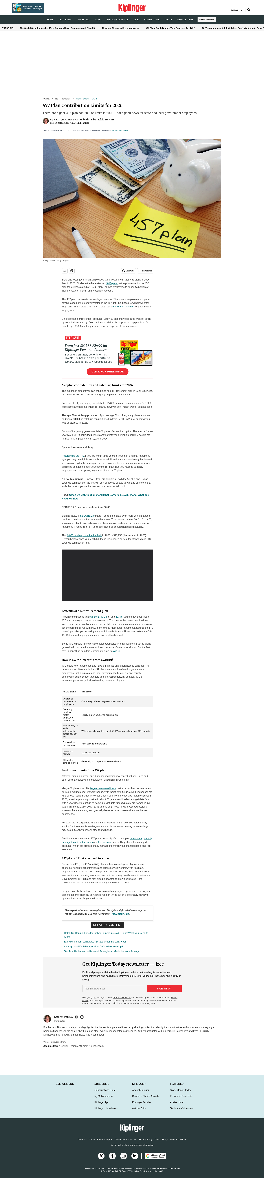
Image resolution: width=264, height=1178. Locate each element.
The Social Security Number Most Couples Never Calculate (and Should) (57, 28)
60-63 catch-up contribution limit (84, 535)
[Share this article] (65, 270)
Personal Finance (117, 19)
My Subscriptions (103, 1099)
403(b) (119, 616)
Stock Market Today (180, 1093)
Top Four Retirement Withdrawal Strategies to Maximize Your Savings (101, 951)
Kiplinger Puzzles (141, 1105)
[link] (120, 914)
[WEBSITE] (77, 1017)
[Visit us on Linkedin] (134, 1159)
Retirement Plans (86, 98)
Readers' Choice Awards (145, 1099)
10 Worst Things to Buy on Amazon (120, 28)
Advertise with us (178, 1142)
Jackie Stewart (105, 119)
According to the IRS (73, 455)
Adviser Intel (152, 19)
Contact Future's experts (101, 1142)
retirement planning (123, 306)
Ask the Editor (139, 1111)
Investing (84, 19)
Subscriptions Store (105, 1093)
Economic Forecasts (181, 1099)
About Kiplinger (140, 1093)
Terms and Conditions (125, 1142)
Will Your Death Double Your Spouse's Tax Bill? (170, 28)
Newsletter (147, 271)
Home (46, 98)
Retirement (66, 19)
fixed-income (105, 842)
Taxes (98, 19)
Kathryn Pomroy (64, 119)
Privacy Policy (145, 1142)
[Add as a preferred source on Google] (153, 1159)
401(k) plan (112, 283)
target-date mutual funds (103, 788)
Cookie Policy (161, 1142)
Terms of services (122, 997)
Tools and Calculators (182, 1111)
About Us (82, 1142)
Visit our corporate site (170, 1172)
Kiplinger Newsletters (106, 1111)
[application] (107, 575)
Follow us (130, 271)
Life (136, 19)
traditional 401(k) (98, 616)
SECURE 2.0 (87, 515)
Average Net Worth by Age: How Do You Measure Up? (93, 946)
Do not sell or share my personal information (132, 1148)
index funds (136, 838)
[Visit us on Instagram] (123, 1159)
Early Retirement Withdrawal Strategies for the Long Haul (95, 941)
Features (84, 123)
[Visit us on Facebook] (112, 1159)
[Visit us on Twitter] (101, 1159)
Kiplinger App (101, 1105)
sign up (116, 651)
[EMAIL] (82, 1017)
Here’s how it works (120, 130)
